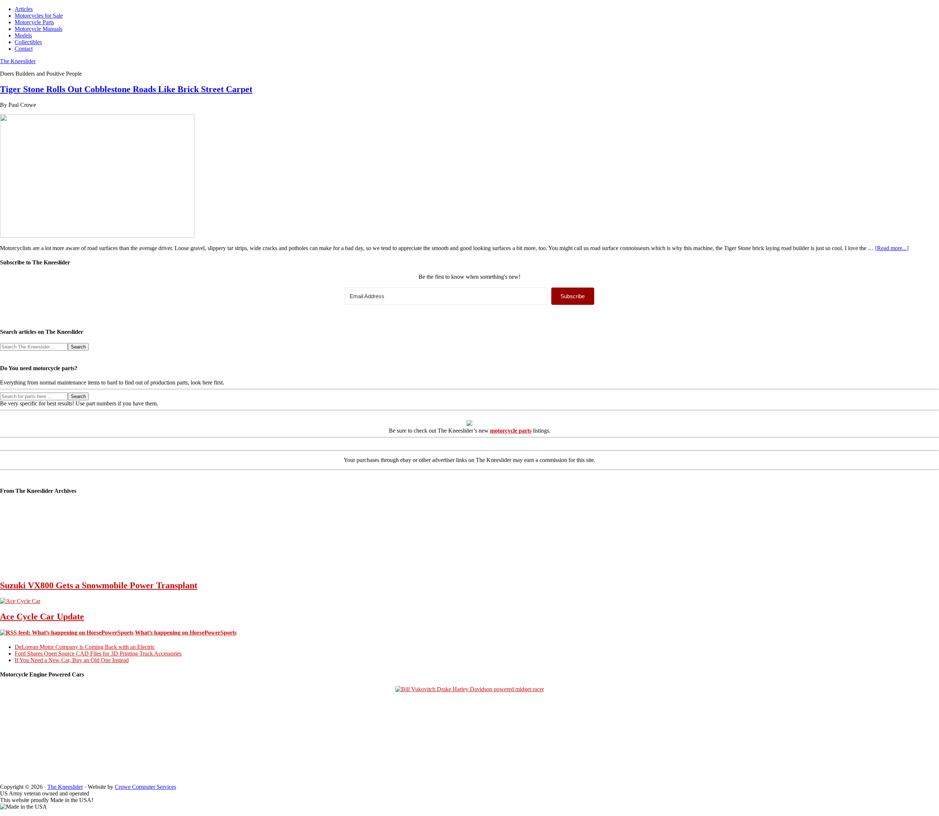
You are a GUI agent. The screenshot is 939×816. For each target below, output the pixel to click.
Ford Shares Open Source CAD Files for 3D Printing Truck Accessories (98, 653)
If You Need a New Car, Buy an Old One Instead (72, 660)
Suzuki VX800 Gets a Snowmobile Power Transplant (98, 585)
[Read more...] (892, 248)
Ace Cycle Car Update (42, 616)
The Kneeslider (18, 61)
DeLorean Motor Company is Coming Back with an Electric (85, 647)
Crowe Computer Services (145, 787)
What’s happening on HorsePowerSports (186, 632)
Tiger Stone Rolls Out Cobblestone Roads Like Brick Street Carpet (126, 89)
